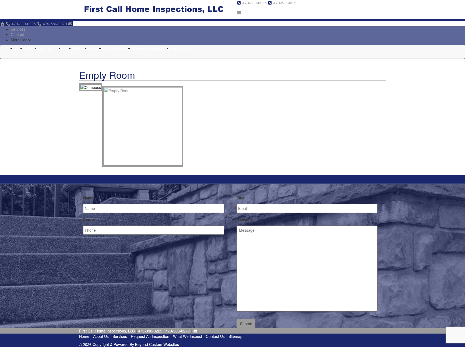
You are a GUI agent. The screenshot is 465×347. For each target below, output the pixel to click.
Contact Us (180, 48)
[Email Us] (239, 12)
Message (245, 219)
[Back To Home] (153, 9)
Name (88, 197)
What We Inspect (118, 48)
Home (69, 48)
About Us (81, 48)
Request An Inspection (152, 48)
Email (241, 197)
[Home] (2, 23)
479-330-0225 (255, 2)
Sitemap (235, 336)
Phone (89, 219)
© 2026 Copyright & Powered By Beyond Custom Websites (129, 344)
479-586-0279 (285, 2)
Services (18, 29)
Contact (17, 34)
